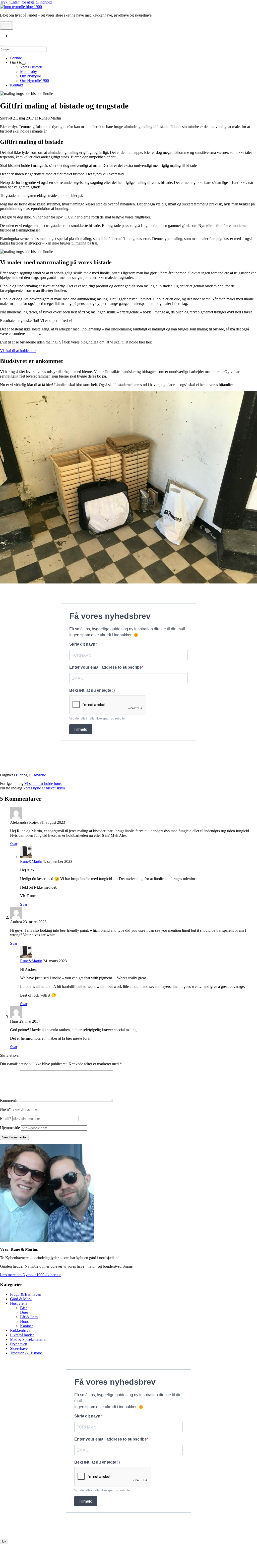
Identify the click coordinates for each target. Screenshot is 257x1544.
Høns (24, 1321)
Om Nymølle (30, 76)
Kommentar (9, 1100)
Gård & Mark (21, 1299)
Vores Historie (31, 67)
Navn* (5, 1109)
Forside (16, 58)
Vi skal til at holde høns (42, 783)
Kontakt (16, 85)
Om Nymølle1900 (34, 80)
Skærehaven (20, 1348)
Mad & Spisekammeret (28, 1339)
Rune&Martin (31, 861)
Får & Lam (29, 1317)
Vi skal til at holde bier (18, 350)
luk (4, 1541)
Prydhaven (18, 1344)
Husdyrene (37, 775)
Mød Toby (28, 71)
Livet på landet (22, 1335)
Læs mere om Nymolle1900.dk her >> (30, 1275)
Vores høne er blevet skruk (44, 788)
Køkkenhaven (21, 1330)
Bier (19, 775)
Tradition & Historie (26, 1353)
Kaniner (26, 1326)
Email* (5, 1118)
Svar (13, 844)
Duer (24, 1312)
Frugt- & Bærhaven (25, 1294)
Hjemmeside (10, 1128)
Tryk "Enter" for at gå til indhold (26, 2)
